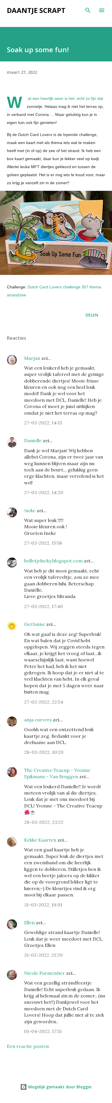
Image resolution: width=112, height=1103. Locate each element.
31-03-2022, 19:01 (43, 905)
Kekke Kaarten (40, 840)
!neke (30, 510)
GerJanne (34, 624)
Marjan (32, 358)
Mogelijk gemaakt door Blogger (59, 1087)
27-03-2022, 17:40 (43, 606)
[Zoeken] (87, 10)
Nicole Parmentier (44, 973)
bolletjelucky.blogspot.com (53, 561)
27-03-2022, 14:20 (43, 492)
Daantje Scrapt (36, 10)
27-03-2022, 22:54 (43, 702)
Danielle (33, 440)
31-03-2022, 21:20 (43, 955)
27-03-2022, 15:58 (43, 543)
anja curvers (38, 720)
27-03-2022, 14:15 (43, 423)
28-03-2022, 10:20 (43, 752)
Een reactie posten (28, 1046)
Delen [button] (92, 315)
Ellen (29, 922)
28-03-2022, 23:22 (43, 822)
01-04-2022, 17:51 (43, 1031)
